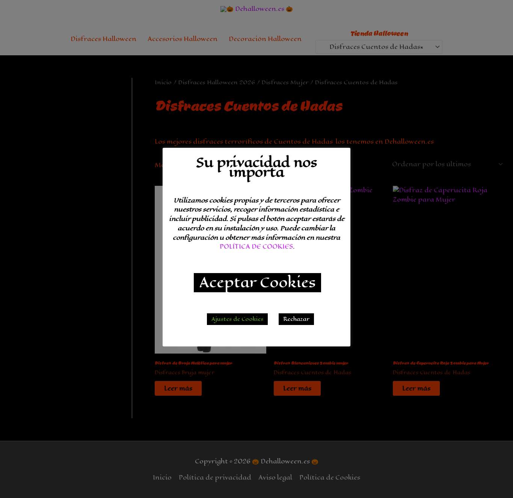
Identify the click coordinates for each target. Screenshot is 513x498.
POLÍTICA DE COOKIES (256, 246)
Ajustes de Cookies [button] (237, 319)
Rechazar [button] (296, 319)
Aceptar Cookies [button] (257, 282)
